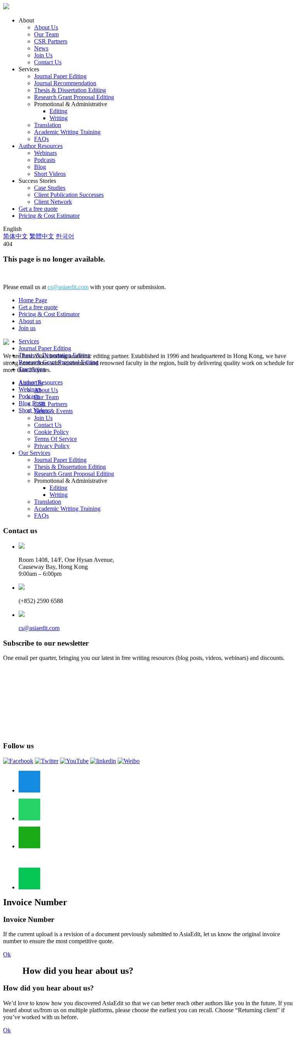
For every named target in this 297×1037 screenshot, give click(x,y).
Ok (7, 954)
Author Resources (41, 146)
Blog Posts (32, 403)
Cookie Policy (51, 432)
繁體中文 (41, 236)
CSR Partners (50, 41)
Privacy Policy (52, 446)
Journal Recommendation (65, 83)
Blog (40, 167)
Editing (58, 111)
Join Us (43, 55)
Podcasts (44, 160)
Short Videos (50, 174)
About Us (46, 27)
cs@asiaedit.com (68, 287)
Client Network (53, 201)
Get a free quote (38, 208)
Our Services (34, 453)
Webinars (45, 153)
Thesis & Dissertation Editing (70, 90)
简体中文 (15, 236)
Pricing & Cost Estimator (49, 215)
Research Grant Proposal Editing (74, 97)
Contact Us (47, 62)
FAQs (41, 139)
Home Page (33, 300)
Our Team (46, 34)
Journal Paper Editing (60, 76)
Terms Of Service (55, 439)
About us (30, 321)
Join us (27, 328)
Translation (47, 125)
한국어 (65, 236)
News (41, 48)
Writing (59, 118)
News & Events (53, 411)
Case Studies (49, 187)
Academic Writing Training (67, 132)
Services (29, 341)
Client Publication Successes (69, 194)
